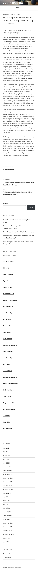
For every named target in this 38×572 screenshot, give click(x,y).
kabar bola (9, 169)
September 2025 (8, 489)
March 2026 (7, 467)
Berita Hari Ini (13, 2)
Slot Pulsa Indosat (8, 261)
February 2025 (7, 516)
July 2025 (6, 497)
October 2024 (7, 530)
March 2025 (7, 512)
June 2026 (6, 455)
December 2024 (8, 523)
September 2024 (8, 534)
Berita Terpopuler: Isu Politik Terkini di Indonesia (18, 232)
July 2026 (6, 452)
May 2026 (6, 459)
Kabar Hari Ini (10, 167)
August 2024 (7, 538)
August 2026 (7, 448)
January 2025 (7, 519)
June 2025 (6, 500)
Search (5, 203)
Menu (20, 8)
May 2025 (6, 504)
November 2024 (8, 527)
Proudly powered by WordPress (12, 567)
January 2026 (7, 474)
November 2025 (8, 482)
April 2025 (6, 508)
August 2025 (7, 493)
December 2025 (8, 478)
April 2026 (6, 463)
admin (18, 14)
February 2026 (7, 470)
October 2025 (7, 485)
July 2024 (6, 542)
